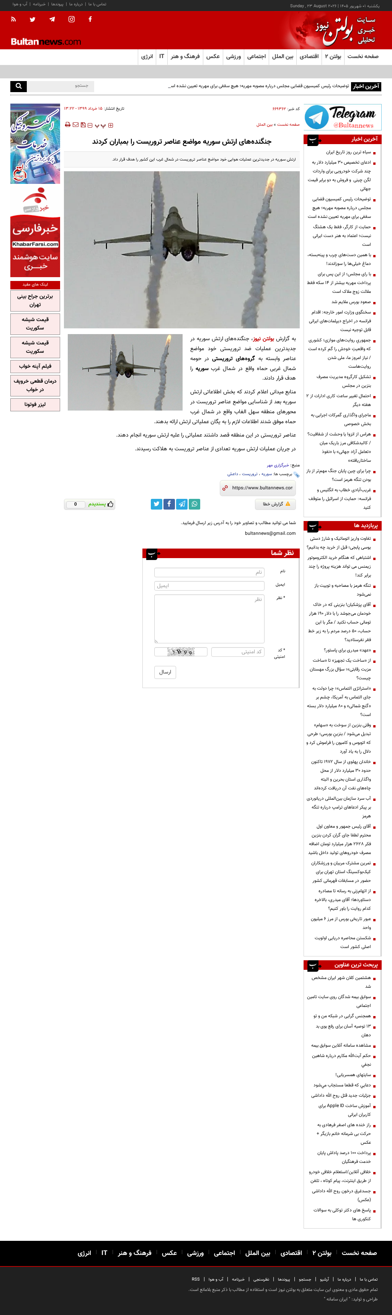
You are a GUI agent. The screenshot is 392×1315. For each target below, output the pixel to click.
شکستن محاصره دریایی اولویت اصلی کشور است (343, 942)
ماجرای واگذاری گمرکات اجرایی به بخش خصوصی (341, 419)
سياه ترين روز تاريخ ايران (348, 152)
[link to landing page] (343, 30)
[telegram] (52, 19)
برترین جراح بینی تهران (35, 300)
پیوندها (57, 4)
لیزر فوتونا (35, 405)
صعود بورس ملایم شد (351, 302)
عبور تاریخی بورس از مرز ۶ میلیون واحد (341, 923)
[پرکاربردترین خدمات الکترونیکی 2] (35, 144)
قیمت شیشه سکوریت (35, 324)
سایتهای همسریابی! (353, 1074)
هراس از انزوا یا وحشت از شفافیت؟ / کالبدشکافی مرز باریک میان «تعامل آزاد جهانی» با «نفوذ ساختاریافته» (339, 447)
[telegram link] (182, 504)
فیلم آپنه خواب (35, 366)
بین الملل (264, 125)
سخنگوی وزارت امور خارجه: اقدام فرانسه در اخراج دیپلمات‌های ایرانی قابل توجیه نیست (340, 321)
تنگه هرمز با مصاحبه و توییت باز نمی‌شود (342, 590)
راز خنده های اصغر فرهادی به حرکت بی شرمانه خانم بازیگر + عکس (344, 1134)
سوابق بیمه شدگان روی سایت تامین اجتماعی (339, 1001)
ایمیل (280, 584)
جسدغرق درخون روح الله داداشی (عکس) (341, 1195)
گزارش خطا (273, 504)
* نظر (280, 598)
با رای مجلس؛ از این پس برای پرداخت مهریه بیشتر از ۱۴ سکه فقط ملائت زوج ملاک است (339, 283)
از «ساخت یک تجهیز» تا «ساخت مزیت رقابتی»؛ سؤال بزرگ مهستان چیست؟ (340, 669)
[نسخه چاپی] (67, 125)
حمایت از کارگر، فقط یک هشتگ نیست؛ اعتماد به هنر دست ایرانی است (342, 236)
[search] (18, 86)
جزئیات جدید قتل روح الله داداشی (341, 1095)
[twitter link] (156, 504)
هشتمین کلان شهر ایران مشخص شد (341, 982)
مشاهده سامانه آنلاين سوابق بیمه (341, 1045)
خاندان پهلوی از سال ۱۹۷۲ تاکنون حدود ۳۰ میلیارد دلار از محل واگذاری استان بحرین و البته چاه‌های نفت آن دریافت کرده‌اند (341, 775)
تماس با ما (97, 4)
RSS (196, 1279)
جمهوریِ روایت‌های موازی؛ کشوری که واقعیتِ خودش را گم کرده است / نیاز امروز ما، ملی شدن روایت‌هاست (339, 353)
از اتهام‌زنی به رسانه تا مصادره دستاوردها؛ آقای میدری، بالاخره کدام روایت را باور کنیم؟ (343, 900)
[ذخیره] (83, 124)
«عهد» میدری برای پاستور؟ (347, 650)
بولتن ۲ (333, 56)
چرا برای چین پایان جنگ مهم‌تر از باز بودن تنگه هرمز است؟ (338, 475)
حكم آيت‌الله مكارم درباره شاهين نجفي (341, 1060)
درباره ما (76, 4)
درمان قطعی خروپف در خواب (35, 385)
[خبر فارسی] (35, 231)
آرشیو (324, 1279)
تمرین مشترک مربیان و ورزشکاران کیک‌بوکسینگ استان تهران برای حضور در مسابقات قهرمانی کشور (341, 872)
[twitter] (32, 20)
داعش (232, 474)
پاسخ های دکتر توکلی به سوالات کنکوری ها (342, 1214)
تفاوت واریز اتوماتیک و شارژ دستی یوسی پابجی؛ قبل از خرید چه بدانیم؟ (339, 543)
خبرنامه (39, 4)
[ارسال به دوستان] (75, 125)
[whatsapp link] (194, 504)
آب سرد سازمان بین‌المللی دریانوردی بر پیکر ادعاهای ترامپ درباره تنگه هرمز (339, 807)
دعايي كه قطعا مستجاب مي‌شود (342, 1085)
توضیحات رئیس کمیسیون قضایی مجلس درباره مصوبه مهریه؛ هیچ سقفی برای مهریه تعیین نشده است (258, 86)
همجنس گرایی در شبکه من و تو (342, 1016)
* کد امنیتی (279, 653)
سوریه (266, 474)
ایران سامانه (337, 1299)
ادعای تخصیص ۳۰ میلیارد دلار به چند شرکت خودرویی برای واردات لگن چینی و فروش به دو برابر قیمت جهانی (339, 175)
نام (282, 571)
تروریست (250, 474)
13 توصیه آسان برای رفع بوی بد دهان (343, 1031)
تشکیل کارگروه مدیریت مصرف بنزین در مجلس (344, 381)
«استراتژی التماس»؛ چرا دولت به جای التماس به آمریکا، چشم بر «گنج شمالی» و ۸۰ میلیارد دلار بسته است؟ (339, 701)
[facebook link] (169, 504)
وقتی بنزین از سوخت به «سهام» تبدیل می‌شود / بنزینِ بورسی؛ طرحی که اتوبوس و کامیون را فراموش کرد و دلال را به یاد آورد (338, 738)
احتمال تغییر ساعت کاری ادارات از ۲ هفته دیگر (338, 400)
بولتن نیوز (263, 338)
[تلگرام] (343, 117)
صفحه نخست (363, 56)
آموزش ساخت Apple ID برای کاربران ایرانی (344, 1110)
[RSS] (16, 20)
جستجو (305, 1279)
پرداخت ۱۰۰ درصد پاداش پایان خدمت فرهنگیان (344, 1157)
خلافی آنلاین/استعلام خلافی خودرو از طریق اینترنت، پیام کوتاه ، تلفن (340, 1176)
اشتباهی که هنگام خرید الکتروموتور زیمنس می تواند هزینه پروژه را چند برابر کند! (339, 566)
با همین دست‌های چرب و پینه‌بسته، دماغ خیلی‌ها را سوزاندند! (339, 259)
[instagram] (72, 20)
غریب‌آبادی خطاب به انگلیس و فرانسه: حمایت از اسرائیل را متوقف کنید (340, 499)
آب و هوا (20, 4)
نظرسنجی (261, 1279)
